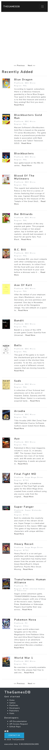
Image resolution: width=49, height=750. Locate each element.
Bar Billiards (23, 214)
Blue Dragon (23, 79)
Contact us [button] (14, 735)
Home (12, 700)
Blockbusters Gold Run (28, 116)
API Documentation (18, 721)
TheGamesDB (11, 6)
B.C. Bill (20, 249)
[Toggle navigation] (42, 6)
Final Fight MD (25, 474)
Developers (14, 708)
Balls (18, 345)
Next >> (31, 65)
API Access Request (18, 724)
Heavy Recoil (24, 544)
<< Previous (19, 65)
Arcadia (19, 411)
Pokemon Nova (25, 619)
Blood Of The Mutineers (24, 177)
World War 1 (23, 658)
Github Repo (15, 726)
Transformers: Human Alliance (30, 581)
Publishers (14, 711)
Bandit (19, 320)
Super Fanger (24, 506)
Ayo (17, 438)
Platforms (13, 705)
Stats (11, 713)
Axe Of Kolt (23, 285)
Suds (17, 381)
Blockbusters (24, 153)
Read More (19, 105)
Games (12, 703)
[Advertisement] (24, 37)
